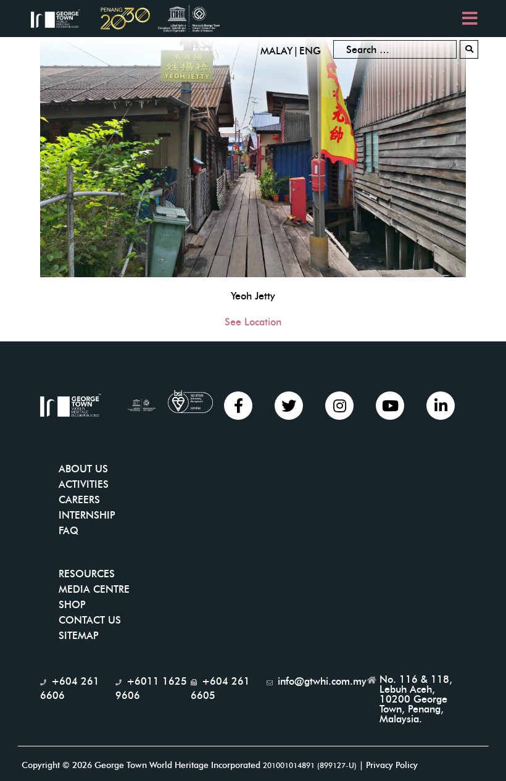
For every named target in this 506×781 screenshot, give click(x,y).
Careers (79, 500)
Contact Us (90, 620)
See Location (253, 322)
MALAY (276, 51)
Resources (87, 574)
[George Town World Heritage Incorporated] (62, 17)
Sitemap (79, 635)
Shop (72, 605)
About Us (83, 469)
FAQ (68, 531)
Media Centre (94, 589)
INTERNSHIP (87, 515)
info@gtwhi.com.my (322, 681)
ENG (310, 51)
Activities (84, 484)
